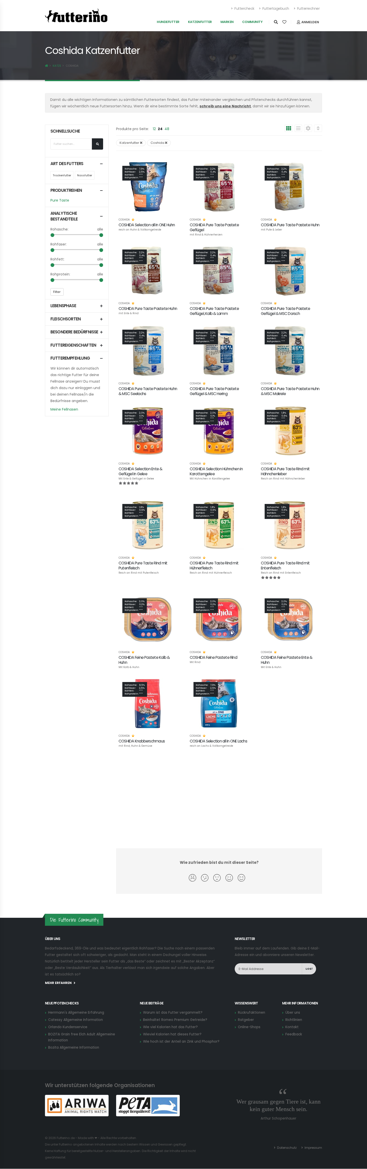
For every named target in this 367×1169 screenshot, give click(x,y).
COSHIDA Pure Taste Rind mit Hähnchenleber (285, 471)
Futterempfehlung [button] (70, 358)
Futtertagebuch (275, 8)
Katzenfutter (200, 21)
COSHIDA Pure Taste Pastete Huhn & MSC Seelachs (148, 391)
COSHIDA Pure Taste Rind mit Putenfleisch (143, 565)
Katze (57, 66)
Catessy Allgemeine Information (75, 1019)
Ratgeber (246, 1019)
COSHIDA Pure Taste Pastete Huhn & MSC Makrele (290, 391)
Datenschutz (286, 1148)
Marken (227, 21)
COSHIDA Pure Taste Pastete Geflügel (214, 227)
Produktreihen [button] (66, 190)
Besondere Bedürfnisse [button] (74, 332)
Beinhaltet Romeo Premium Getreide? (175, 1019)
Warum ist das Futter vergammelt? (172, 1012)
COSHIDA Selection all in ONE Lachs (218, 741)
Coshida (124, 220)
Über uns (292, 1012)
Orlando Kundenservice (67, 1027)
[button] (308, 128)
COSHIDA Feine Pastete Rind (213, 657)
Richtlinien (293, 1019)
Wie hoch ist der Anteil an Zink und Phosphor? (181, 1041)
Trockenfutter (62, 175)
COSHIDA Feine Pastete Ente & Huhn (286, 660)
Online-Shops (249, 1027)
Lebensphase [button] (63, 306)
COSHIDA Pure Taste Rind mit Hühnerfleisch (214, 565)
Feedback (293, 1034)
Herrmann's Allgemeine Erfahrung (76, 1012)
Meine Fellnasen (64, 409)
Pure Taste (59, 200)
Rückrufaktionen (251, 1012)
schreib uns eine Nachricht (225, 106)
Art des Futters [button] (66, 164)
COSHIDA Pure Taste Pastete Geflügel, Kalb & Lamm (214, 311)
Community (252, 21)
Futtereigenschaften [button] (73, 345)
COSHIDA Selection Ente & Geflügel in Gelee (141, 471)
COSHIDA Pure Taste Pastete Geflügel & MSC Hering (214, 391)
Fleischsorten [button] (65, 319)
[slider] (52, 235)
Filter (57, 292)
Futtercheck (244, 8)
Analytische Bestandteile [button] (64, 216)
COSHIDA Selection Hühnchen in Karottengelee (216, 471)
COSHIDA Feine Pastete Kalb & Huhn (144, 660)
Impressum (313, 1148)
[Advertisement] (219, 801)
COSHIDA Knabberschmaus (142, 741)
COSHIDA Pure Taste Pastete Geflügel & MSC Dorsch (285, 311)
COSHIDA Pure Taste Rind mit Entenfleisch (285, 565)
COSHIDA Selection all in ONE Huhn (147, 225)
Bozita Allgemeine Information (73, 1047)
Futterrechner (308, 8)
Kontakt (292, 1027)
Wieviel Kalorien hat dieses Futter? (172, 1034)
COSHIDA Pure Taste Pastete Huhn (290, 225)
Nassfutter (84, 175)
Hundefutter (168, 21)
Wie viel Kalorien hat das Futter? (170, 1027)
